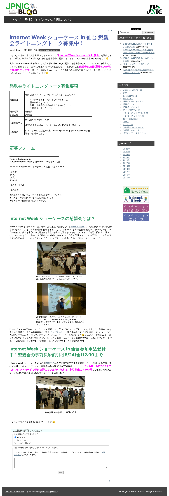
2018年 (126, 169)
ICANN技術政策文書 (132, 90)
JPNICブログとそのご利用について (48, 19)
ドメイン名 (128, 124)
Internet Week (44, 50)
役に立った (21, 437)
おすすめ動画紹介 (131, 118)
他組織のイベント (131, 130)
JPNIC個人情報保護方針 (14, 491)
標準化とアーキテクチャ (134, 133)
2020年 (126, 163)
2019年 (126, 166)
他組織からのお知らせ (133, 127)
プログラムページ (58, 332)
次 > (110, 30)
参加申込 (50, 363)
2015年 (126, 177)
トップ (16, 19)
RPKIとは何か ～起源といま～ (137, 64)
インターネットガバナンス (135, 113)
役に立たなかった (23, 440)
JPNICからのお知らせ (133, 101)
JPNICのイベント (54, 50)
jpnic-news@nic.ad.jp (49, 491)
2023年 (126, 154)
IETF (125, 93)
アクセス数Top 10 (131, 110)
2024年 (126, 151)
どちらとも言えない (24, 443)
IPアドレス (128, 98)
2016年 (126, 174)
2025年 (126, 148)
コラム (126, 121)
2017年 (126, 172)
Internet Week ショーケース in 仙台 (78, 55)
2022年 (126, 157)
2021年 (126, 160)
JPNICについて (130, 104)
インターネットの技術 (133, 115)
